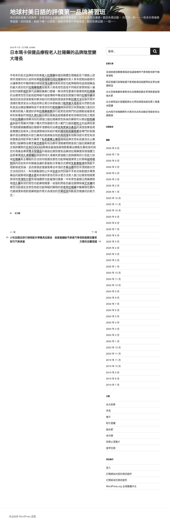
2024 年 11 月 (113, 279)
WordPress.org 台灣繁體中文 (121, 486)
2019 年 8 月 (112, 378)
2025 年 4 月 (112, 247)
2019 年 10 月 (113, 366)
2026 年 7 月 (112, 154)
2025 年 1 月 (112, 266)
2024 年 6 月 (112, 310)
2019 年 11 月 (113, 359)
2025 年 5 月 (112, 241)
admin (32, 47)
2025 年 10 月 (113, 210)
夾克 (108, 410)
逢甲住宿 (110, 448)
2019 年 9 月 (112, 372)
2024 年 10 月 (113, 285)
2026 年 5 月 (112, 167)
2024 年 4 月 (112, 322)
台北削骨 (110, 404)
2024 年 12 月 (113, 272)
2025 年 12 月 (113, 198)
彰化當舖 (110, 423)
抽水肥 (109, 429)
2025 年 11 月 (113, 204)
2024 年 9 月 (112, 291)
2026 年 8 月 (112, 148)
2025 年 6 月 (112, 235)
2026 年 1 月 (112, 191)
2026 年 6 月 (112, 160)
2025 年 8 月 (112, 222)
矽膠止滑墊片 (113, 441)
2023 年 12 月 (113, 347)
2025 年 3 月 (112, 254)
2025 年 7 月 (112, 229)
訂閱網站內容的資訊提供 (119, 473)
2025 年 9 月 (112, 216)
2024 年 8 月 (112, 297)
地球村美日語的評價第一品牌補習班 (58, 11)
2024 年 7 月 (112, 303)
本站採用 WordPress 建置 (22, 516)
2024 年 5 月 (112, 316)
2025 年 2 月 (112, 260)
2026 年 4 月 (112, 173)
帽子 (108, 416)
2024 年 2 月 (112, 335)
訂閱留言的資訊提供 (116, 480)
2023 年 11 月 (113, 353)
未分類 (17, 213)
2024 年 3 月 (112, 328)
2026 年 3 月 (112, 179)
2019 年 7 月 (112, 384)
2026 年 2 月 (112, 185)
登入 (108, 467)
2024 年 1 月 (112, 341)
